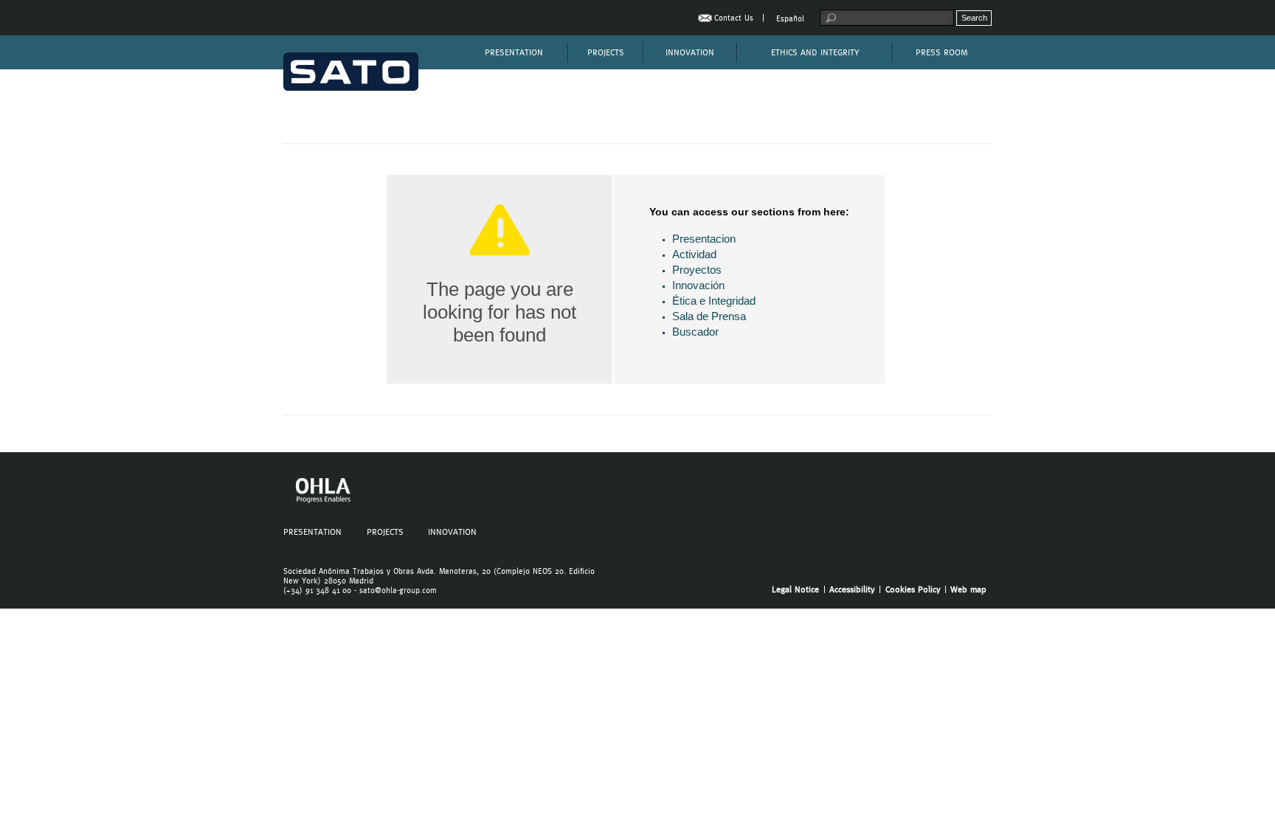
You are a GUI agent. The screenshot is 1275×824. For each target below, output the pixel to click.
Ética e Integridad (714, 300)
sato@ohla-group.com (398, 590)
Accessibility (852, 589)
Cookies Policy (913, 589)
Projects (605, 52)
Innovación (698, 285)
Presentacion (704, 238)
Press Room (941, 52)
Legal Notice (795, 589)
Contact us (733, 18)
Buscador (695, 331)
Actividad (694, 254)
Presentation (514, 52)
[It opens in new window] (321, 500)
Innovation (690, 52)
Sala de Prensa (709, 316)
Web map (968, 589)
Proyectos (697, 269)
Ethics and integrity (815, 52)
